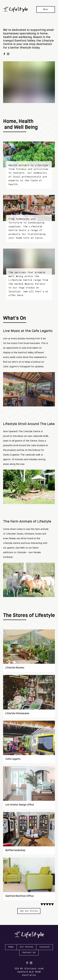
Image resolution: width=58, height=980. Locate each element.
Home (10, 947)
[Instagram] (8, 54)
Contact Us (28, 953)
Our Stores (26, 947)
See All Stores (29, 911)
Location (44, 947)
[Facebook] (4, 54)
